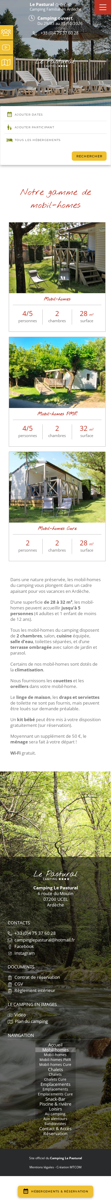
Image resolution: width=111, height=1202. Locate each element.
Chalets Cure (55, 1079)
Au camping (55, 1114)
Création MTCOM (69, 1167)
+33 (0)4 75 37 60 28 (58, 33)
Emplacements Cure (55, 1094)
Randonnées (55, 1123)
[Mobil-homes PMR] (57, 340)
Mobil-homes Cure (57, 529)
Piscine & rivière (55, 1104)
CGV (18, 984)
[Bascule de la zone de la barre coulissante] (102, 7)
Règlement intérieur (34, 990)
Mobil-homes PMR (57, 414)
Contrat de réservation (36, 977)
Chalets (55, 1069)
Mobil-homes (57, 299)
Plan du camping (31, 1021)
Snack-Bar (55, 1099)
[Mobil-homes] (57, 225)
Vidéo (19, 1015)
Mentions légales (41, 1167)
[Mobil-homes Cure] (57, 455)
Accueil (55, 1045)
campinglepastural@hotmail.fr (44, 940)
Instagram (24, 953)
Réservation (55, 1133)
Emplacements (55, 1084)
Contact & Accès (55, 1128)
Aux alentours (55, 1118)
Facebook (23, 946)
